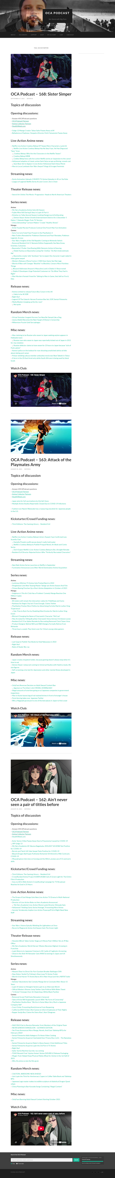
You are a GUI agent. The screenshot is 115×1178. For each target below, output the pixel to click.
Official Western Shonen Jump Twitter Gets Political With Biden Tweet (38, 989)
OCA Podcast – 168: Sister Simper (41, 94)
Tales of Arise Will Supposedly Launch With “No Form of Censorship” (38, 1000)
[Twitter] (95, 1172)
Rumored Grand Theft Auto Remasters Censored (30, 997)
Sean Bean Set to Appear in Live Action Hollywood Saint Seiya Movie (39, 164)
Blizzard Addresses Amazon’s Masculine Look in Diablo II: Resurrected (39, 269)
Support (34, 35)
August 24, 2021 (16, 809)
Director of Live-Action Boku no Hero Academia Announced (35, 902)
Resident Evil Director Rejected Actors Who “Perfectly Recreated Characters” (41, 552)
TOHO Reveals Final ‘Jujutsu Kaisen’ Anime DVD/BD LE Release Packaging (40, 1053)
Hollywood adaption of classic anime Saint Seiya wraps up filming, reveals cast (41, 161)
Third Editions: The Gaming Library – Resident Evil (31, 524)
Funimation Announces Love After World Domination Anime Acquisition (39, 568)
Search (76, 1160)
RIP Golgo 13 (17, 843)
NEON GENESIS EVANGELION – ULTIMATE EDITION (32, 1028)
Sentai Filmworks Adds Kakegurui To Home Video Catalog (34, 1035)
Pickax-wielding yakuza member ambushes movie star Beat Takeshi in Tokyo (41, 356)
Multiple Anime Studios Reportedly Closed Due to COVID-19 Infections (39, 504)
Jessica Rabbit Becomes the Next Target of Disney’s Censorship (35, 320)
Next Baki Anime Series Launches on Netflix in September (33, 565)
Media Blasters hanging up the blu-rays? (27, 302)
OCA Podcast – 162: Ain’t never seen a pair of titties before (39, 802)
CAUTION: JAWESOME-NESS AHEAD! (26, 1074)
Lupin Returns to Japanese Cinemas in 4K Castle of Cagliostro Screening (39, 951)
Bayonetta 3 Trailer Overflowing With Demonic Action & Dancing (36, 248)
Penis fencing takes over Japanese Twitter (28, 698)
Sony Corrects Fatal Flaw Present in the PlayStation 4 (32, 233)
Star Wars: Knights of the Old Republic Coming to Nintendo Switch (37, 241)
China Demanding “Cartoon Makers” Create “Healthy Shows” (35, 223)
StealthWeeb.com (19, 126)
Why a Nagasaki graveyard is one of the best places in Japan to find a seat (39, 701)
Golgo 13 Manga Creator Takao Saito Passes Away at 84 (33, 130)
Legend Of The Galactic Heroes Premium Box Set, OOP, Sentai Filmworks (39, 299)
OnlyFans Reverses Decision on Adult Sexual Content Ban (34, 685)
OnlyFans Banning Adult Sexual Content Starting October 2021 (36, 1099)
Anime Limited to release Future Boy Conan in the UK (32, 292)
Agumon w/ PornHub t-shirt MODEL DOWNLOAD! (33, 688)
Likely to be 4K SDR (21, 294)
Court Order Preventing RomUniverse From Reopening (33, 1007)
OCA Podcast (57, 13)
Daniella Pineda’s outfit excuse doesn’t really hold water (35, 542)
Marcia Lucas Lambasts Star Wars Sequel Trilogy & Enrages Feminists (38, 166)
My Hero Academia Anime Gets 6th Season (28, 210)
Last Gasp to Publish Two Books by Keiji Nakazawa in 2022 (34, 642)
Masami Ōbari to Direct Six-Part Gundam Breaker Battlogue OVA (37, 971)
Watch (13, 35)
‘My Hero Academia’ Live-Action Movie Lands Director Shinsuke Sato (40, 905)
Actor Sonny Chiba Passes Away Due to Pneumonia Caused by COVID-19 (40, 841)
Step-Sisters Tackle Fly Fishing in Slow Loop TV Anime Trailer (35, 974)
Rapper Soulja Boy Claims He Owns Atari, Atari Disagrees (33, 1012)
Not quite (17, 304)
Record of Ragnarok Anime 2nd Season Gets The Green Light (35, 928)
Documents (23, 35)
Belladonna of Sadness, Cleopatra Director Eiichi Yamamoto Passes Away (39, 133)
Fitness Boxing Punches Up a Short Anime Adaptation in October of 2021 (39, 588)
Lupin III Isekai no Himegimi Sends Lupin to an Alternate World (36, 987)
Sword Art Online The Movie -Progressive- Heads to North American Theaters (41, 194)
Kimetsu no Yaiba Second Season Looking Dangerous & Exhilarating (37, 215)
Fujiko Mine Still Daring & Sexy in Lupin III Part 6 (30, 212)
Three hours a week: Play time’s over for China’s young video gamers (38, 629)
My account (51, 35)
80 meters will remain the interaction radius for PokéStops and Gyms (38, 601)
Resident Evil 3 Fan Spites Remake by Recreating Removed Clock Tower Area (41, 621)
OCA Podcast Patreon (20, 121)
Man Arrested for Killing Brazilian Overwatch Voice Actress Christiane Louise (41, 619)
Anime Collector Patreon (21, 124)
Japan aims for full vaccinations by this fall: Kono (30, 501)
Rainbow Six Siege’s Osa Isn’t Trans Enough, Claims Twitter (34, 603)
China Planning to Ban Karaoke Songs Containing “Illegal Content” (37, 1087)
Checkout (70, 35)
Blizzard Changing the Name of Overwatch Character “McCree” (36, 616)
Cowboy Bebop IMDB (22, 156)
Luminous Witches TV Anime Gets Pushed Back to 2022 (33, 583)
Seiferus (30, 98)
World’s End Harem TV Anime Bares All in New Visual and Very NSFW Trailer (41, 977)
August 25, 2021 (16, 469)
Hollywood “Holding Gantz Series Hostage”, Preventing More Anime (37, 907)
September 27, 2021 (18, 98)
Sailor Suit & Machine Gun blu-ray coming (28, 1051)
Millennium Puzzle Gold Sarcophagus (26, 322)
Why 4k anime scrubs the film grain (25, 1061)
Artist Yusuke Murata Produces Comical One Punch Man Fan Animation (39, 228)
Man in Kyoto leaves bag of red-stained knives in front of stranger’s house (40, 695)
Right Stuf (16, 297)
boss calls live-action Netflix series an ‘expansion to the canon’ (42, 159)
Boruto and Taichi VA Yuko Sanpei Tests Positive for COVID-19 (35, 851)
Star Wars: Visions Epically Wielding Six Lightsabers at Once (34, 925)
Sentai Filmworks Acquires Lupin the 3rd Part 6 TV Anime (34, 1046)
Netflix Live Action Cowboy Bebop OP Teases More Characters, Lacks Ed (39, 146)
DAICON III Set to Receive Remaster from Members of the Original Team (39, 1025)
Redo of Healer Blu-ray (20, 647)
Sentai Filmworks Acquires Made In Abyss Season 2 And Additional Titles (39, 1043)
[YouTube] (92, 1172)
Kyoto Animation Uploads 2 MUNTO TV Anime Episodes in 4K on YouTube (40, 179)
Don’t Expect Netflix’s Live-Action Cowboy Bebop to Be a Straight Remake (41, 550)
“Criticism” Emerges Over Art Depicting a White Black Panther (35, 992)
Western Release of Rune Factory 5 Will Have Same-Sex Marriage (37, 261)
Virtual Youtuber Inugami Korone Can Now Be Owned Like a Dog (36, 317)
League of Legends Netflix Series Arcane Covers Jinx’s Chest (34, 182)
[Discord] (98, 1172)
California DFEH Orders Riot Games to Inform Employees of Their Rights (39, 1010)
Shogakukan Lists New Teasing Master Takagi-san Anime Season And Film (40, 586)
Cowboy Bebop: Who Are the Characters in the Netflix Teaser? (37, 153)
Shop (42, 35)
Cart (61, 35)
